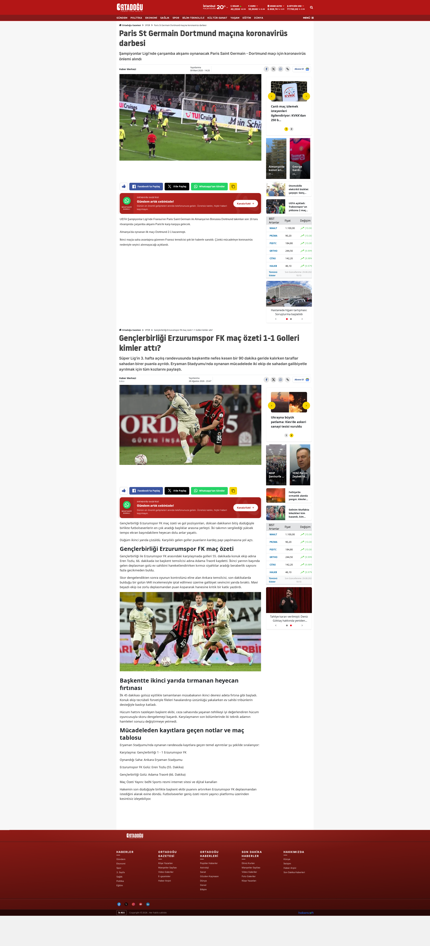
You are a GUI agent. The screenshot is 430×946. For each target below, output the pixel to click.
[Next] (306, 96)
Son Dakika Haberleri (294, 872)
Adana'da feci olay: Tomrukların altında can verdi (289, 312)
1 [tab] (286, 129)
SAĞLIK (164, 18)
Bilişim (203, 889)
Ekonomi (120, 863)
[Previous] (271, 96)
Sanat (203, 872)
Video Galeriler (166, 872)
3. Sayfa (120, 872)
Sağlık (119, 876)
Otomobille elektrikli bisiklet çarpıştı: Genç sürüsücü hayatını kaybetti (299, 189)
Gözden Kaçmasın (209, 876)
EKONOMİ (151, 18)
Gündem (120, 859)
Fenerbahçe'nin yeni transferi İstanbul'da (289, 618)
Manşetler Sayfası (167, 867)
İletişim (287, 863)
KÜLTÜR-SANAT (217, 18)
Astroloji (204, 867)
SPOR (176, 18)
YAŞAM (234, 18)
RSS (122, 912)
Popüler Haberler (209, 863)
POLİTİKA (136, 18)
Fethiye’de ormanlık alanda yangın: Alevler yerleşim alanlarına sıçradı (298, 496)
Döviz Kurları (248, 863)
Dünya (203, 880)
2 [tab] (291, 129)
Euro (252, 6)
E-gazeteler (164, 876)
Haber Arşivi (164, 880)
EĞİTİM (247, 18)
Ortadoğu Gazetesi (131, 25)
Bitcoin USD (295, 6)
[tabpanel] (289, 99)
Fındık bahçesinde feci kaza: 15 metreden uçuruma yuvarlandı (287, 110)
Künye (287, 859)
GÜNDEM (121, 18)
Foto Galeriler (249, 876)
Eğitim (119, 885)
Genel (203, 885)
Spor (118, 868)
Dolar (235, 6)
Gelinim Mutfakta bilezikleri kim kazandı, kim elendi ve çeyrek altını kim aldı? (299, 513)
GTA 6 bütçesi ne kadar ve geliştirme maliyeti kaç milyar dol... (288, 421)
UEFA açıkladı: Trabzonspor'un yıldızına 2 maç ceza (298, 207)
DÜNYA (258, 18)
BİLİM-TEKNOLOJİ (193, 18)
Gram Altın (276, 6)
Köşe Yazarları (165, 863)
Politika (120, 881)
